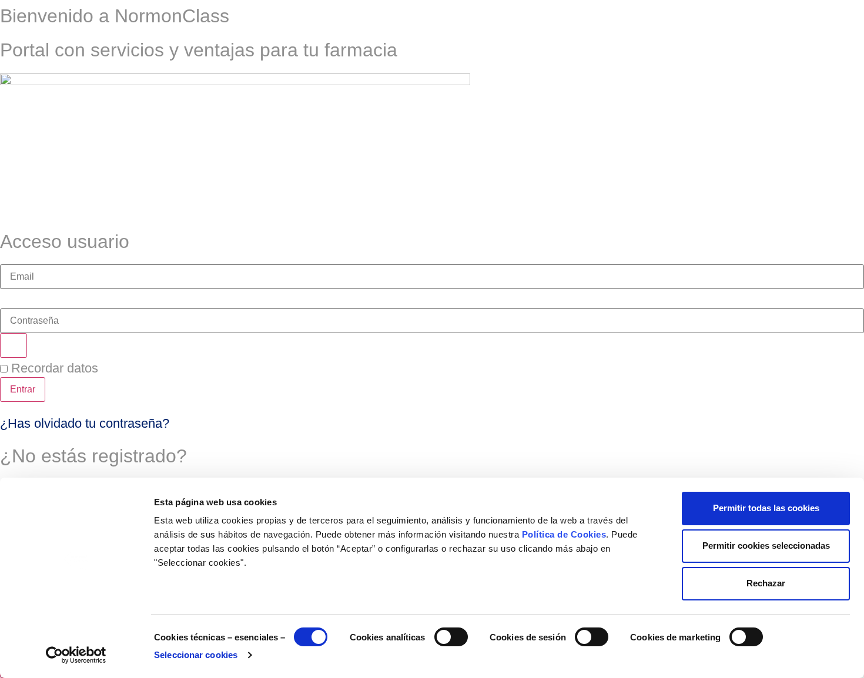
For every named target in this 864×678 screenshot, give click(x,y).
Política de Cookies (564, 534)
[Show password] (13, 345)
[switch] (451, 636)
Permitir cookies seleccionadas (766, 546)
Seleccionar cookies (195, 655)
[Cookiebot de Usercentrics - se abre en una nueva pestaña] (76, 655)
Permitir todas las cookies (766, 508)
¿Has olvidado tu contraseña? (84, 423)
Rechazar (765, 583)
